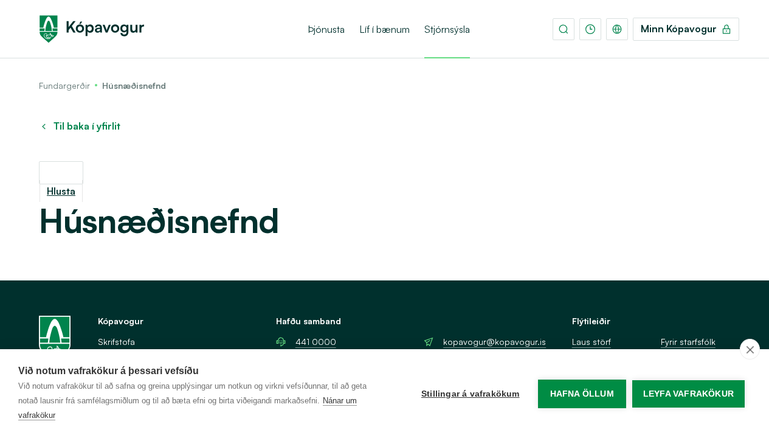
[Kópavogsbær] (91, 29)
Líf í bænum (384, 29)
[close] (750, 349)
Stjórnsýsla (447, 29)
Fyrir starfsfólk (688, 341)
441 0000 (315, 341)
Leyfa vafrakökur (688, 393)
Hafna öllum (582, 393)
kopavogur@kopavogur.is (494, 341)
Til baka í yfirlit (86, 126)
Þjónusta (326, 29)
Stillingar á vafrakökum (470, 393)
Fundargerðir (64, 85)
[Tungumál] (617, 29)
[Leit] (563, 29)
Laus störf (591, 341)
